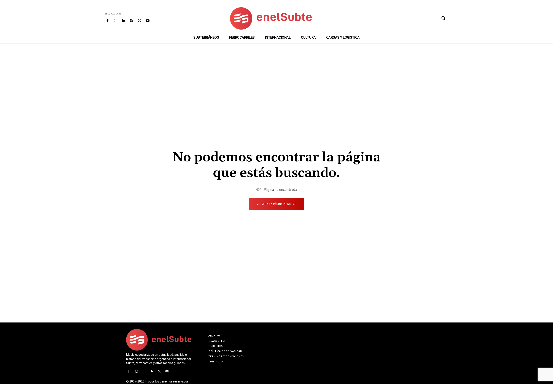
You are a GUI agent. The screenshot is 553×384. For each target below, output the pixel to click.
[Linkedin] (123, 21)
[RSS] (132, 21)
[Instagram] (115, 21)
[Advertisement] (276, 78)
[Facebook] (107, 21)
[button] (443, 18)
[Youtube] (148, 21)
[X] (140, 21)
